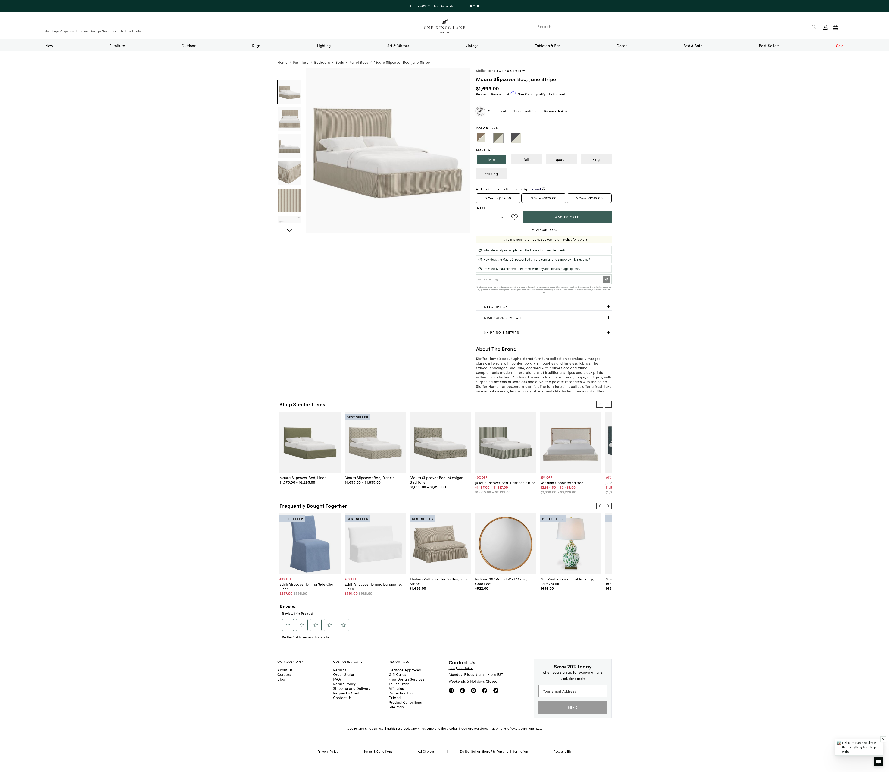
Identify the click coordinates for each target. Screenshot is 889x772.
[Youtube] (474, 690)
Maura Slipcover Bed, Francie (370, 477)
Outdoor (189, 45)
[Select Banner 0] (470, 6)
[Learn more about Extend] (543, 188)
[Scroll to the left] (599, 404)
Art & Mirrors (398, 45)
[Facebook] (485, 690)
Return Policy (562, 239)
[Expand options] (608, 306)
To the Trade (130, 30)
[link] (544, 306)
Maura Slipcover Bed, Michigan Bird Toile (436, 480)
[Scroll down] (289, 73)
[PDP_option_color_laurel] (498, 138)
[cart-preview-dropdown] (835, 27)
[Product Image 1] (289, 119)
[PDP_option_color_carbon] (516, 138)
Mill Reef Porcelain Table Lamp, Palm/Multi (567, 581)
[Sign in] (825, 27)
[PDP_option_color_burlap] (481, 138)
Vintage (472, 45)
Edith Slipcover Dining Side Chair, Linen (307, 586)
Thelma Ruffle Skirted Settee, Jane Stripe (439, 581)
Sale (840, 45)
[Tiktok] (463, 690)
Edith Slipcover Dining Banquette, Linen (373, 586)
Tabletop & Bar (547, 45)
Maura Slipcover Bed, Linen (302, 477)
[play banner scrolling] (477, 6)
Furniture (117, 45)
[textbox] (491, 217)
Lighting (324, 45)
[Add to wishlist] (514, 217)
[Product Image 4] (289, 200)
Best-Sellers (769, 45)
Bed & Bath (692, 45)
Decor (622, 45)
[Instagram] (452, 690)
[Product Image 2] (289, 146)
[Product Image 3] (289, 173)
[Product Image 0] (289, 92)
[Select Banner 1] (473, 6)
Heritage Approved (60, 30)
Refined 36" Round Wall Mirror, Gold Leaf (501, 581)
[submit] (814, 27)
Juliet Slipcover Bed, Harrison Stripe (505, 482)
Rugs (256, 45)
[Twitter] (497, 690)
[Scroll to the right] (608, 404)
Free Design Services (98, 30)
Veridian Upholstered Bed (562, 482)
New (49, 45)
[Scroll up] (289, 228)
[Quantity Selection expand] (503, 217)
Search (544, 26)
